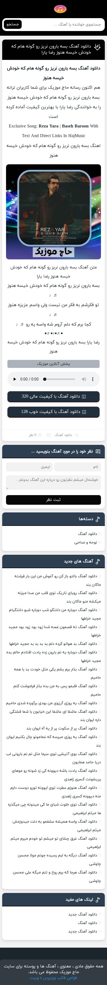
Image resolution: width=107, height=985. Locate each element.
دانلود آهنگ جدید (82, 914)
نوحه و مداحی (85, 542)
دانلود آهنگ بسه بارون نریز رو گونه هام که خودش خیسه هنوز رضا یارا (51, 49)
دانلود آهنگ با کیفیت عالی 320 (51, 396)
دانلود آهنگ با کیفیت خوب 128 (50, 412)
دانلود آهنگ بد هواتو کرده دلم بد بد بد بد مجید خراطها (53, 644)
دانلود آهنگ (63, 435)
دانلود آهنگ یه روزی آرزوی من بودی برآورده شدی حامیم (51, 703)
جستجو (13, 24)
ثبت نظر (53, 500)
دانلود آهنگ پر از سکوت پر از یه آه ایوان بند (61, 728)
